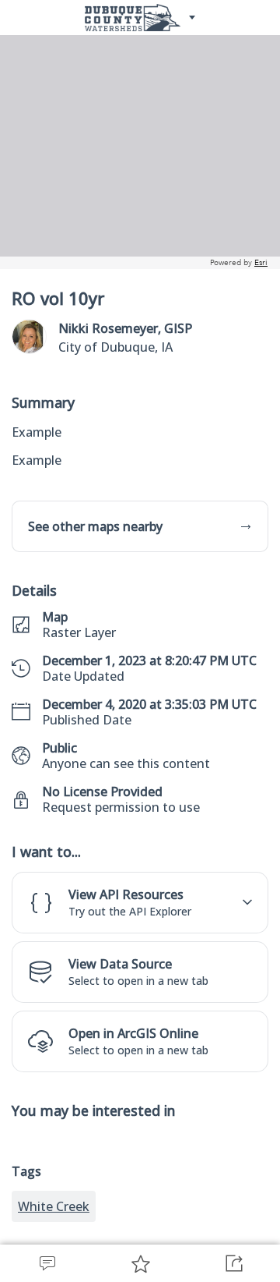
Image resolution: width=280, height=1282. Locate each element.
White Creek (53, 1206)
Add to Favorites (140, 1263)
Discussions (46, 1263)
